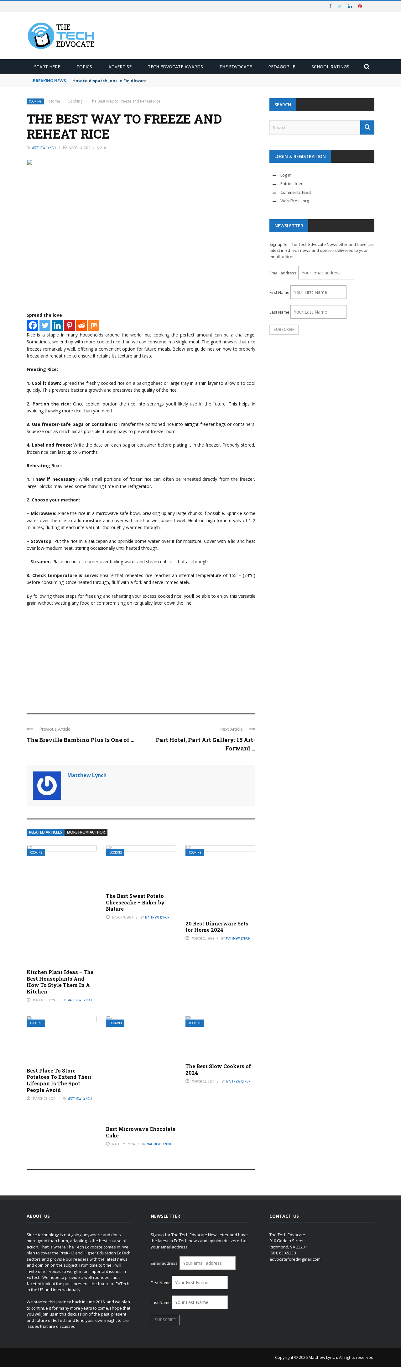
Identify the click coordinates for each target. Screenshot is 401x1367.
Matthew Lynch (43, 148)
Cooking (35, 101)
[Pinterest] (69, 325)
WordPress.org (294, 201)
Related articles (45, 832)
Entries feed (292, 183)
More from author (86, 832)
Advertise (120, 67)
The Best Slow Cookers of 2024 (218, 1069)
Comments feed (295, 192)
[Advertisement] (141, 657)
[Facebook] (32, 325)
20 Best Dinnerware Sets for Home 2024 (216, 926)
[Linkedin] (57, 325)
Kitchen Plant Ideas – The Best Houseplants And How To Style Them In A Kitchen (60, 982)
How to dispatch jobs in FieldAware (109, 80)
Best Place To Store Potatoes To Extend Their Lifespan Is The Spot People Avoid (59, 1080)
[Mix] (93, 325)
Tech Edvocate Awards (175, 67)
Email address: (283, 273)
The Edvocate (235, 67)
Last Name (279, 312)
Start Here (47, 67)
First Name (279, 292)
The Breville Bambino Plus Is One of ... (80, 740)
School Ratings (330, 67)
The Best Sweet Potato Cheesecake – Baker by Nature (135, 902)
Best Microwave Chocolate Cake (140, 1132)
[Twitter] (44, 325)
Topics (84, 67)
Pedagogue (281, 67)
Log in (285, 175)
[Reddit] (81, 325)
